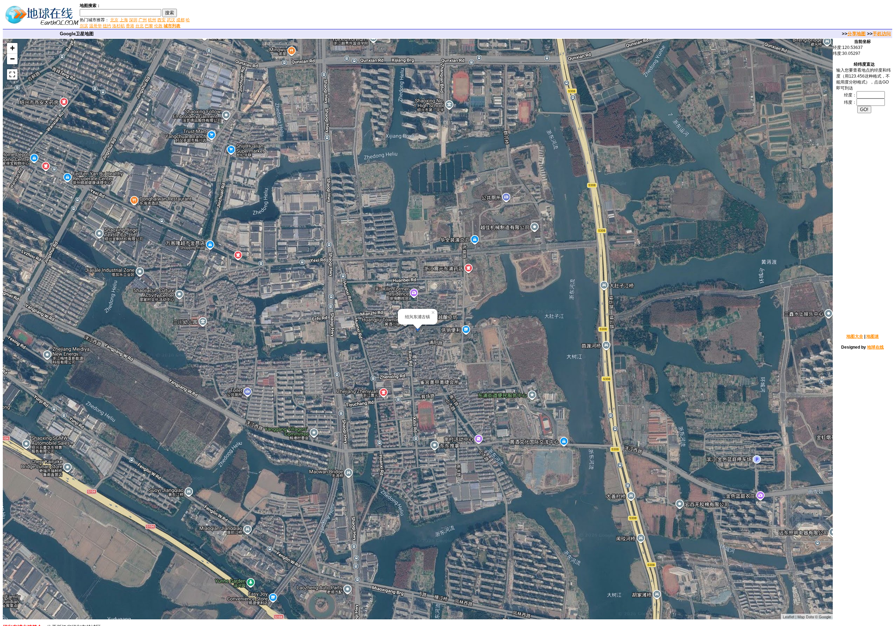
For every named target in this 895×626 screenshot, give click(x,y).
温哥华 (95, 25)
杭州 (152, 19)
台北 (139, 25)
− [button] (12, 58)
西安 (161, 19)
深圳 (133, 19)
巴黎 (149, 25)
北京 (114, 19)
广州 (142, 19)
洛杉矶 (118, 25)
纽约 (107, 25)
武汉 (171, 19)
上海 (124, 19)
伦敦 (158, 25)
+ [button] (12, 48)
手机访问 (882, 33)
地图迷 (872, 336)
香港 (130, 25)
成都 (180, 19)
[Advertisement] (276, 15)
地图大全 (854, 336)
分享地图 (856, 33)
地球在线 (875, 347)
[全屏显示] (12, 74)
